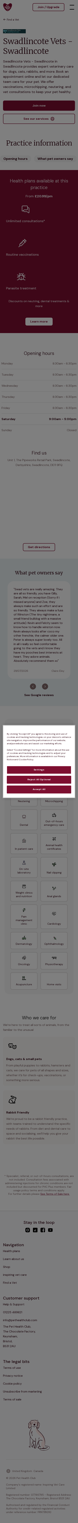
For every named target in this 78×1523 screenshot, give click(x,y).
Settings (39, 769)
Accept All (39, 789)
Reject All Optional (39, 779)
